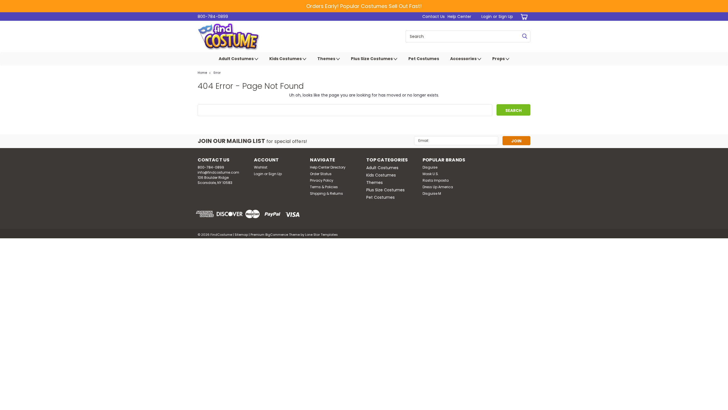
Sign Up (506, 16)
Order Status (321, 173)
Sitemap (241, 234)
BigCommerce (276, 234)
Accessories (463, 59)
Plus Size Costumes (372, 59)
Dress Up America (438, 186)
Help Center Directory (328, 167)
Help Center (459, 16)
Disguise (430, 167)
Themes (326, 59)
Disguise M (432, 193)
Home (202, 72)
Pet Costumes (423, 59)
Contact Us (433, 16)
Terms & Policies (324, 186)
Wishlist (260, 167)
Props (499, 59)
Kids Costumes (286, 59)
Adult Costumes (237, 59)
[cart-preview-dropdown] (523, 17)
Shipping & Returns (326, 193)
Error (217, 72)
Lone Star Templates (321, 234)
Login (486, 16)
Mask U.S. (431, 173)
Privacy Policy (321, 180)
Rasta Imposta (436, 180)
